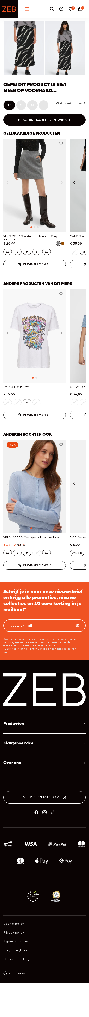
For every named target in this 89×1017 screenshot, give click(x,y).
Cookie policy (13, 923)
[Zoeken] (52, 9)
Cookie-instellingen (18, 958)
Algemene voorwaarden (21, 941)
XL (46, 251)
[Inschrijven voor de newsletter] (77, 625)
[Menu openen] (27, 9)
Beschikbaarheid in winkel (44, 120)
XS (9, 105)
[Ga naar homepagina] (9, 9)
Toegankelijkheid (15, 950)
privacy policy (64, 645)
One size (77, 552)
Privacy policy (13, 932)
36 (83, 251)
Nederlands (17, 973)
